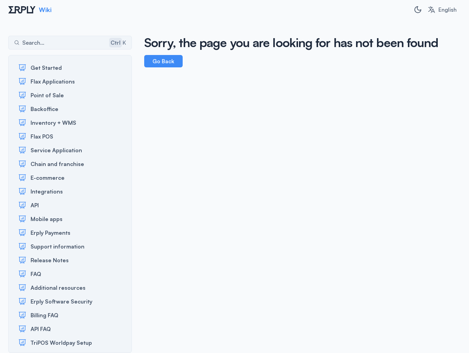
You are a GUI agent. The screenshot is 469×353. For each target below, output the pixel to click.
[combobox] (442, 9)
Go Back (163, 61)
